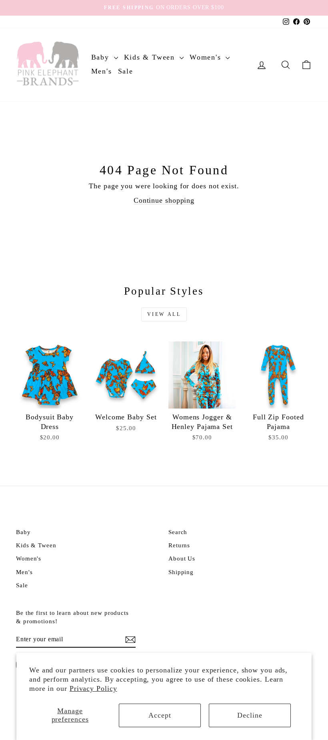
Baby (101, 57)
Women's (207, 57)
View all (164, 314)
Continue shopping (164, 200)
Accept (159, 715)
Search (177, 532)
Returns (179, 545)
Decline (249, 715)
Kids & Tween (151, 57)
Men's (101, 71)
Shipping (181, 571)
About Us (181, 558)
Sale (125, 71)
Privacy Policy (93, 688)
